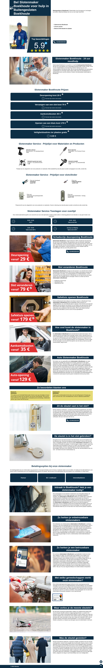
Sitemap (16, 666)
